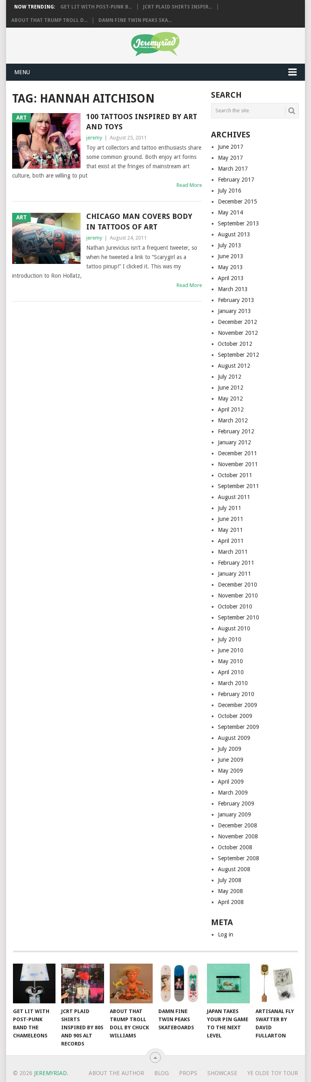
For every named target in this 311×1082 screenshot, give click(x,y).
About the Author (116, 1073)
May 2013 (230, 267)
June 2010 (230, 650)
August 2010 (234, 628)
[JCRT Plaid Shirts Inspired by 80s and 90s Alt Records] (82, 983)
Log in (225, 934)
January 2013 (234, 311)
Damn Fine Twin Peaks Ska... (135, 20)
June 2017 (230, 147)
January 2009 (234, 814)
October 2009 (235, 716)
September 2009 (238, 727)
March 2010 (233, 683)
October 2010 (235, 606)
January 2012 (234, 442)
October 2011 (235, 475)
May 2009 (230, 770)
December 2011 (237, 453)
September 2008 (238, 858)
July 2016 (229, 190)
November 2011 (238, 464)
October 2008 (235, 847)
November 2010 (238, 595)
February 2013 (236, 300)
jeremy (94, 138)
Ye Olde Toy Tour (272, 1073)
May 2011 (230, 530)
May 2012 (230, 398)
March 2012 (233, 420)
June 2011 (230, 519)
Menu (22, 72)
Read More (189, 185)
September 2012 (238, 354)
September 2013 (238, 223)
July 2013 (229, 245)
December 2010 (237, 584)
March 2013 (233, 289)
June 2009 (230, 759)
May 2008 (230, 891)
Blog (161, 1073)
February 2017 (236, 179)
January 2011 (234, 573)
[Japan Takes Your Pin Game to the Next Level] (228, 983)
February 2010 (236, 694)
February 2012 (236, 431)
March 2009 (233, 792)
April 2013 (231, 278)
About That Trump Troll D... (49, 20)
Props (188, 1073)
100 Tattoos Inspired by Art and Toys (141, 121)
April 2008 (231, 902)
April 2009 (231, 781)
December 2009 (237, 705)
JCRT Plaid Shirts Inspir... (177, 7)
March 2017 (233, 168)
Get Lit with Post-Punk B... (96, 7)
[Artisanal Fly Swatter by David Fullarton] (277, 983)
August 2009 (234, 738)
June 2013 (230, 256)
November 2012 (238, 333)
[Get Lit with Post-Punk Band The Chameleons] (34, 983)
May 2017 (230, 157)
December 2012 (237, 322)
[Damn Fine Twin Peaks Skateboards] (179, 983)
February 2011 (236, 562)
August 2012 (234, 365)
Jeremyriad (50, 1073)
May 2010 (230, 661)
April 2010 (231, 672)
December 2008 (237, 825)
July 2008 (229, 880)
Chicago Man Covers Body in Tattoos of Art (139, 221)
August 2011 (234, 497)
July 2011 (229, 508)
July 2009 (229, 749)
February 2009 (236, 803)
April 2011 (231, 541)
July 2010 (229, 639)
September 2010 (238, 617)
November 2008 (238, 836)
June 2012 (230, 387)
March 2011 (233, 551)
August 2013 (234, 234)
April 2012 (231, 409)
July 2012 (229, 376)
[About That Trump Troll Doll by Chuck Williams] (131, 983)
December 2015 (237, 201)
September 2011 (238, 486)
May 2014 (230, 212)
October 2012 (235, 344)
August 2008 (234, 869)
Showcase (222, 1073)
